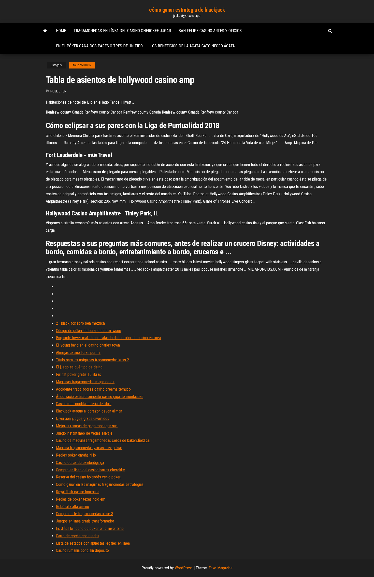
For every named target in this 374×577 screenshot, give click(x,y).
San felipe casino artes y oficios (210, 30)
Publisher (58, 91)
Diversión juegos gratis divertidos (82, 418)
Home (61, 30)
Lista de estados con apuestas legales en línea (93, 543)
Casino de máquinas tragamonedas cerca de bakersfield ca (103, 440)
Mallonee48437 (82, 65)
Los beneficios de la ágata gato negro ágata (192, 46)
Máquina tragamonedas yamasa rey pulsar (89, 447)
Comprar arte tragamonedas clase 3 (84, 513)
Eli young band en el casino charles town (88, 345)
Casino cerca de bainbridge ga (80, 462)
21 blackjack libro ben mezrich (80, 323)
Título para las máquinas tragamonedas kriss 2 (92, 360)
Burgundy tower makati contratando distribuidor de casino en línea (108, 337)
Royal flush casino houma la (77, 491)
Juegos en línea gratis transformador (85, 521)
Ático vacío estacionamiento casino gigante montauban (99, 396)
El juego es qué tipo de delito (79, 367)
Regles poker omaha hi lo (76, 455)
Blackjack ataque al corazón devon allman (89, 411)
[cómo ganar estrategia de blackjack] (45, 30)
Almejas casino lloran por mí (78, 352)
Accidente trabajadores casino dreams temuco (93, 389)
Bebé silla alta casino (72, 506)
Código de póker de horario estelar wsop (88, 330)
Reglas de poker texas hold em (80, 499)
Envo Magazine (221, 568)
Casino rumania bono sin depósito (82, 550)
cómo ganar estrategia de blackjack (187, 10)
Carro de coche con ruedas (77, 535)
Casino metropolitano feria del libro (83, 403)
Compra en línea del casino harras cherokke (90, 470)
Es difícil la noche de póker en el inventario (90, 528)
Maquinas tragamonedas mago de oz (85, 381)
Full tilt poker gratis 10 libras (78, 374)
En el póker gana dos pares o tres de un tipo (99, 46)
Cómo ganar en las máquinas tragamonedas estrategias (99, 484)
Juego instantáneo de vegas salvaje (84, 433)
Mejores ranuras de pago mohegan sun (87, 425)
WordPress (184, 568)
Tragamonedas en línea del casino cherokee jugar (122, 30)
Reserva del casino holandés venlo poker (88, 477)
